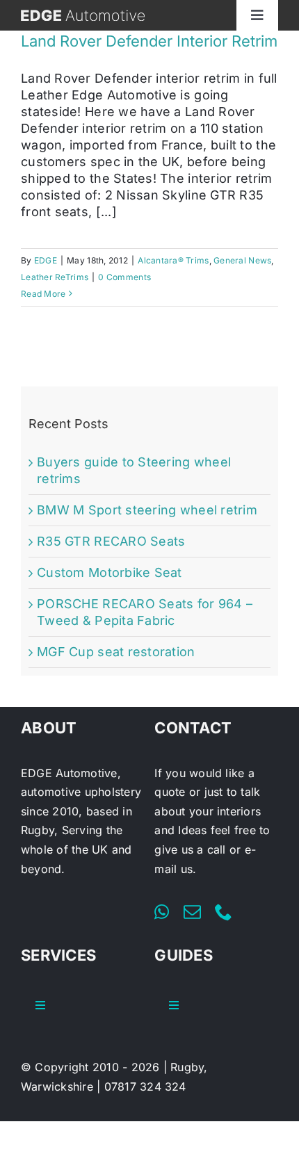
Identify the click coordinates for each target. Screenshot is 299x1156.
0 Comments (124, 277)
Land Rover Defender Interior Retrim (149, 41)
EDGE (45, 260)
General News (242, 260)
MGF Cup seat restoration (116, 651)
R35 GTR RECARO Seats (111, 541)
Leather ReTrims (54, 277)
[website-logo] (83, 15)
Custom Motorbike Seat (109, 572)
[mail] (192, 911)
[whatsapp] (161, 911)
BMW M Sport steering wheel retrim (147, 510)
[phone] (223, 911)
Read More (43, 293)
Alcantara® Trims (173, 260)
